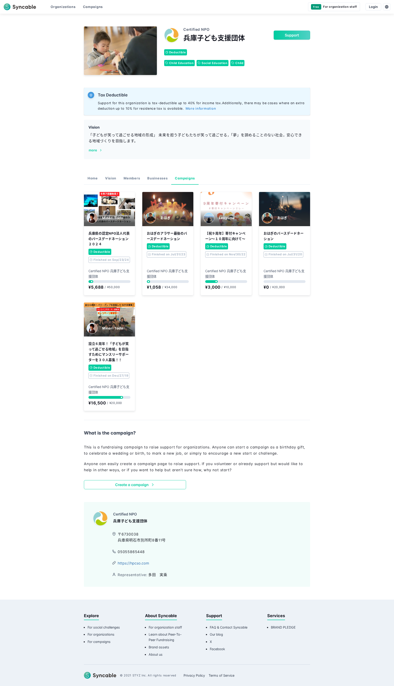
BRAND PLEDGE (283, 627)
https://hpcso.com (133, 563)
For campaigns (99, 642)
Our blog (216, 634)
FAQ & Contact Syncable (228, 627)
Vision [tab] (110, 178)
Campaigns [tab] (185, 178)
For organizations (101, 634)
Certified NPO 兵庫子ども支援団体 (108, 273)
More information (201, 108)
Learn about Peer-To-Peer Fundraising (165, 637)
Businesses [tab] (157, 178)
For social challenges (104, 627)
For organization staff (165, 627)
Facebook (217, 649)
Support (292, 35)
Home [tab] (93, 178)
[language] (386, 6)
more (93, 150)
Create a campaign (132, 484)
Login (373, 7)
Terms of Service (221, 675)
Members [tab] (132, 178)
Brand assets (159, 647)
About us (156, 654)
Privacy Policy (194, 675)
